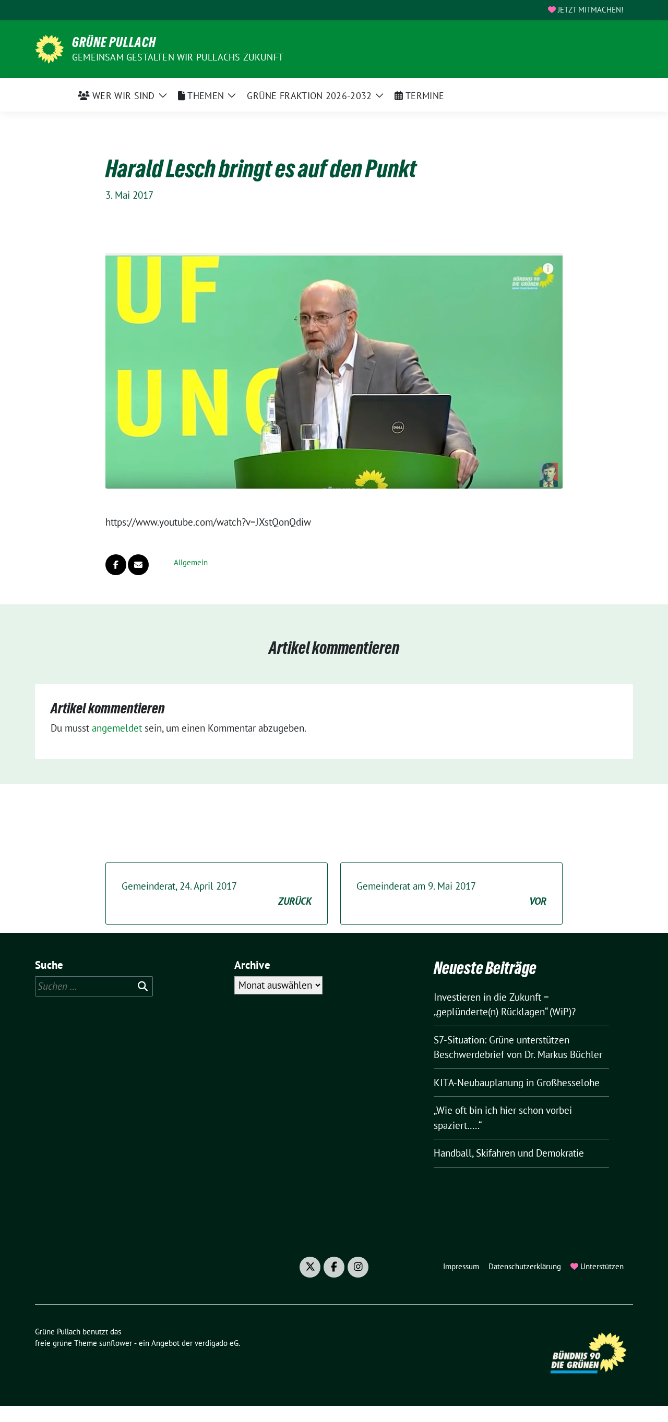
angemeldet (117, 728)
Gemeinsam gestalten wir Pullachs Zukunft (177, 57)
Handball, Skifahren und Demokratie (509, 1153)
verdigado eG (216, 1343)
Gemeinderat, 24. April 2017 (217, 893)
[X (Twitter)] (310, 1267)
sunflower (115, 1343)
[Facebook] (334, 1267)
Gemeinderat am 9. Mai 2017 (451, 893)
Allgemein (191, 562)
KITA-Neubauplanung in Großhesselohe (517, 1082)
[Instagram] (358, 1267)
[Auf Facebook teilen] (115, 564)
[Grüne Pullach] (49, 48)
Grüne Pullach (114, 42)
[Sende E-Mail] (138, 564)
